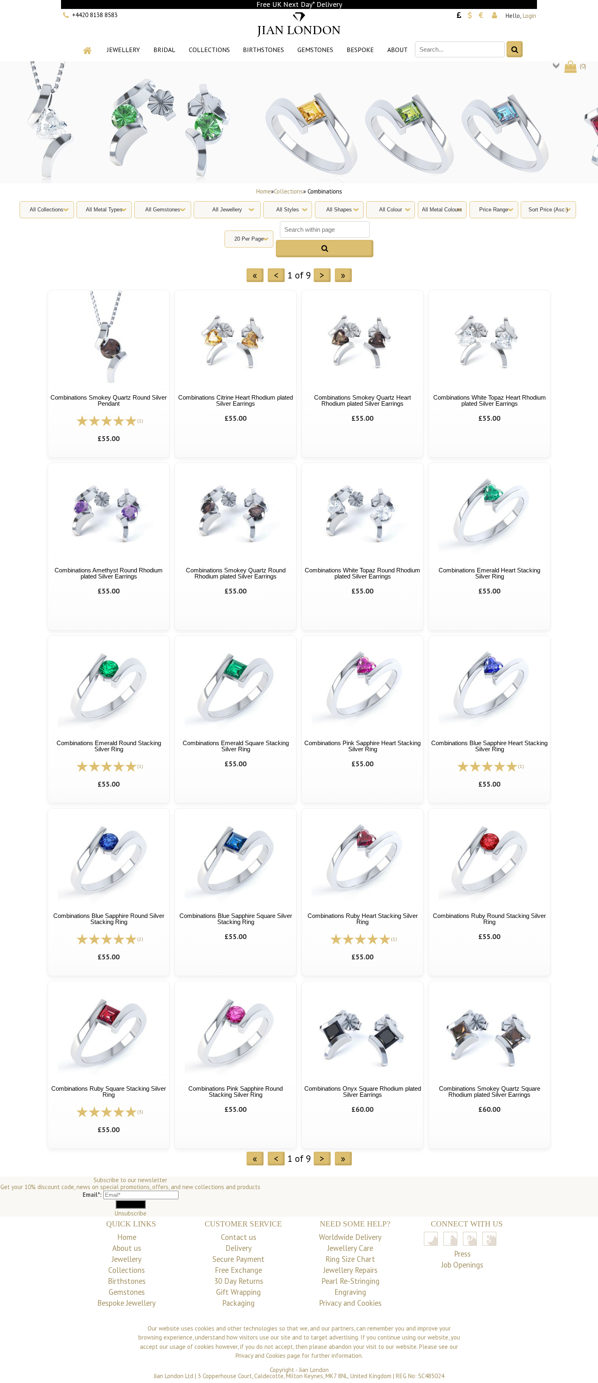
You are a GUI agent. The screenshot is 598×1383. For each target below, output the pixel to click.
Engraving (350, 1292)
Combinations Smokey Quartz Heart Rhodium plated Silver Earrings (362, 400)
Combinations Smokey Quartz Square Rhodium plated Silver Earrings (489, 1091)
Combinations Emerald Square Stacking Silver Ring (236, 745)
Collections (209, 50)
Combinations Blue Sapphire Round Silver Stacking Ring (108, 918)
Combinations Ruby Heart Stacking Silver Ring (363, 918)
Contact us (238, 1237)
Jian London (314, 1370)
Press (462, 1254)
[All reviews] (106, 420)
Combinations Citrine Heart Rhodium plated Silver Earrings (235, 400)
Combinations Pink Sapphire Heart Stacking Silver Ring (362, 745)
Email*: (92, 1194)
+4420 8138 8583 (95, 15)
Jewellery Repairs (350, 1270)
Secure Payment (238, 1259)
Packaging (238, 1303)
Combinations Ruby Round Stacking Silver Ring (489, 918)
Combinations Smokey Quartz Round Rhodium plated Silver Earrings (236, 573)
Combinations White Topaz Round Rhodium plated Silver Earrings (362, 573)
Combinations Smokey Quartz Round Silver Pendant (108, 400)
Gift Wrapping (238, 1292)
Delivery (238, 1248)
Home (263, 191)
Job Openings (462, 1265)
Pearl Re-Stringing (350, 1281)
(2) (140, 939)
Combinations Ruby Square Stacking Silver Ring (108, 1091)
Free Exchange (238, 1270)
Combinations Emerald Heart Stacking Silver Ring (489, 573)
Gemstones (315, 50)
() (582, 66)
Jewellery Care (350, 1248)
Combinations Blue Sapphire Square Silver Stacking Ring (235, 918)
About (397, 50)
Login (529, 16)
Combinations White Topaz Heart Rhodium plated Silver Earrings (489, 400)
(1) (140, 421)
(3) (140, 1112)
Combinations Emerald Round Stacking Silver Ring (109, 745)
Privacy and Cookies (350, 1303)
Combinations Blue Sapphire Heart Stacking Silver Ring (489, 745)
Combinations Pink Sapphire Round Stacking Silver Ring (235, 1091)
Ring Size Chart (350, 1259)
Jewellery (123, 50)
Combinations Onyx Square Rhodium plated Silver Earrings (362, 1091)
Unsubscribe (130, 1213)
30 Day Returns (238, 1281)
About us (126, 1248)
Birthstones (263, 50)
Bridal (164, 50)
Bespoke (360, 50)
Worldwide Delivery (350, 1237)
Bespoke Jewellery (126, 1303)
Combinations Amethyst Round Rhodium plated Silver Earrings (109, 573)
